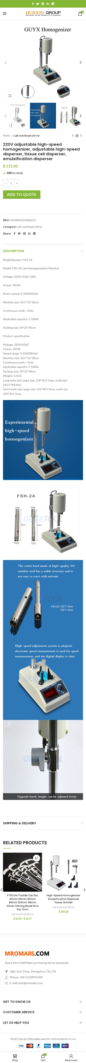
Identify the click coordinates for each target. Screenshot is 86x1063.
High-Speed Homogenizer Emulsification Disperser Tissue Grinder (63, 899)
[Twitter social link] (37, 3)
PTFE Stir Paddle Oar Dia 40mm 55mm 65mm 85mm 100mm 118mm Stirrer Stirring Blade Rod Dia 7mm (22, 902)
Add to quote (21, 194)
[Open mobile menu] (4, 14)
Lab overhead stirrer (27, 135)
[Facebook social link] (33, 3)
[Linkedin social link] (47, 3)
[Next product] (81, 136)
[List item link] (43, 977)
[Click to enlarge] (10, 96)
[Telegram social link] (52, 3)
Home (7, 135)
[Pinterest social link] (42, 3)
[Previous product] (73, 136)
